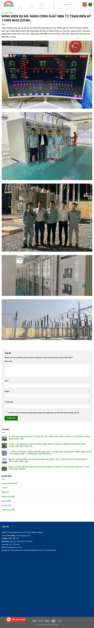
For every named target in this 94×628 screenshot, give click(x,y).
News (4, 492)
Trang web (9, 402)
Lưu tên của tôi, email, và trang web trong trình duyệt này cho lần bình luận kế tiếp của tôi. (43, 413)
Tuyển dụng (6, 510)
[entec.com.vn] (9, 4)
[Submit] (85, 4)
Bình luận (8, 361)
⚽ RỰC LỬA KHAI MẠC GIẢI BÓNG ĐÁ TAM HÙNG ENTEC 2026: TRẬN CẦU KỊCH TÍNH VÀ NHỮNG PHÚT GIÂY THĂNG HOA (48, 460)
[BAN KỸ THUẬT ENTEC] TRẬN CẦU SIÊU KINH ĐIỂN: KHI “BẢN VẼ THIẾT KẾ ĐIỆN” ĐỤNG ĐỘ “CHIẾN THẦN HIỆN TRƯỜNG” (49, 468)
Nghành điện (7, 496)
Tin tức (4, 505)
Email (7, 391)
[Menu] (90, 4)
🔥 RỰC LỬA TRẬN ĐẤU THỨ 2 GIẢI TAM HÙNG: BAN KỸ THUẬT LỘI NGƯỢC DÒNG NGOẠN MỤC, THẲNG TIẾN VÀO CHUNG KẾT (47, 445)
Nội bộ (4, 501)
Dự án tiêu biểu (7, 13)
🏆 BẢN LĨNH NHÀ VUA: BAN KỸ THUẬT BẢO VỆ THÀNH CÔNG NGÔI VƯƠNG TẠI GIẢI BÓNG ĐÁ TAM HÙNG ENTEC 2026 (49, 438)
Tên (7, 381)
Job (3, 488)
